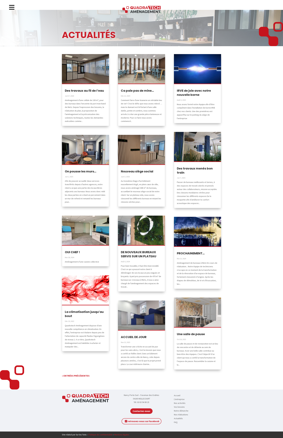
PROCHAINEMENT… (191, 253)
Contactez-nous (141, 411)
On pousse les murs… (80, 171)
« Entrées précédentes (75, 375)
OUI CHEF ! (72, 252)
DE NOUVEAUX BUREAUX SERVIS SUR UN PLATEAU (138, 254)
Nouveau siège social (137, 171)
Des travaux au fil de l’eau (84, 91)
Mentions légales (121, 434)
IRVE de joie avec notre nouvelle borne (194, 93)
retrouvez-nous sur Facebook (143, 421)
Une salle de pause (191, 334)
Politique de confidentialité (100, 434)
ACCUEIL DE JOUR (134, 337)
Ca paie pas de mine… (137, 91)
